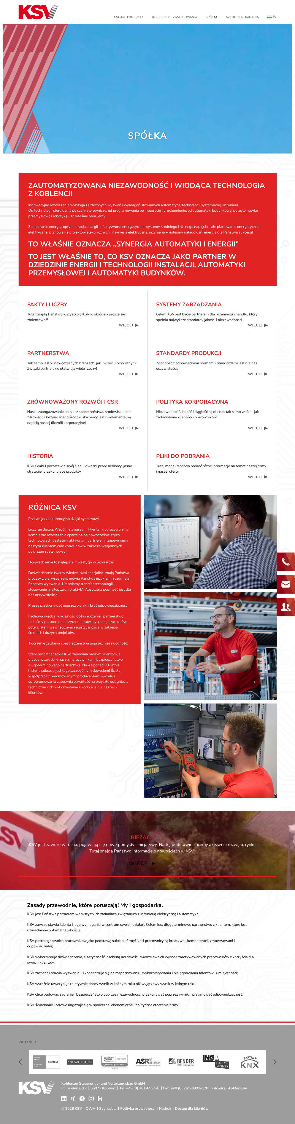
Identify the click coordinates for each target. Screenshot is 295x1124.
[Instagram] (91, 1098)
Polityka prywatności (137, 1108)
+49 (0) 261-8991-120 (189, 1088)
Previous (22, 1062)
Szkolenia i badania (242, 17)
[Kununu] (100, 1098)
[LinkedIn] (64, 1098)
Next (273, 1062)
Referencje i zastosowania (174, 17)
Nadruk (165, 1108)
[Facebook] (82, 1098)
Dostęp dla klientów (191, 1108)
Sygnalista (108, 1108)
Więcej (126, 325)
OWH (90, 1108)
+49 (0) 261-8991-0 (142, 1088)
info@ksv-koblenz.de (229, 1088)
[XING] (73, 1098)
